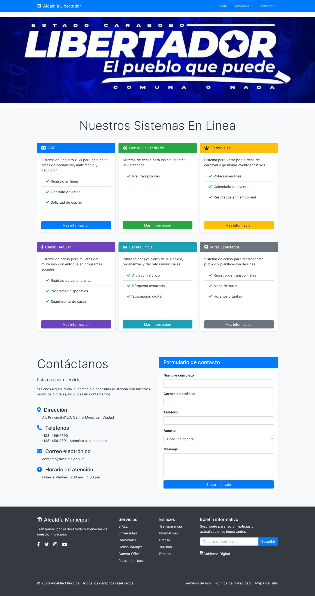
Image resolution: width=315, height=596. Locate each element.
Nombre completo (179, 375)
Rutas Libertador (132, 560)
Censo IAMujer (130, 547)
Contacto (267, 6)
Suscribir (268, 541)
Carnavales (127, 540)
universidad (127, 533)
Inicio (223, 6)
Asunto (170, 430)
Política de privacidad (233, 583)
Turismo (165, 547)
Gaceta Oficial (129, 554)
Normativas (168, 533)
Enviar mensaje (218, 484)
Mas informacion (76, 225)
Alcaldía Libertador (62, 6)
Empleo (165, 554)
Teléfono (171, 412)
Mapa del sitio (266, 583)
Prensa (164, 540)
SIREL (123, 526)
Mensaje (171, 449)
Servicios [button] (242, 6)
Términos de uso (197, 583)
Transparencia (170, 526)
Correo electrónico (179, 394)
